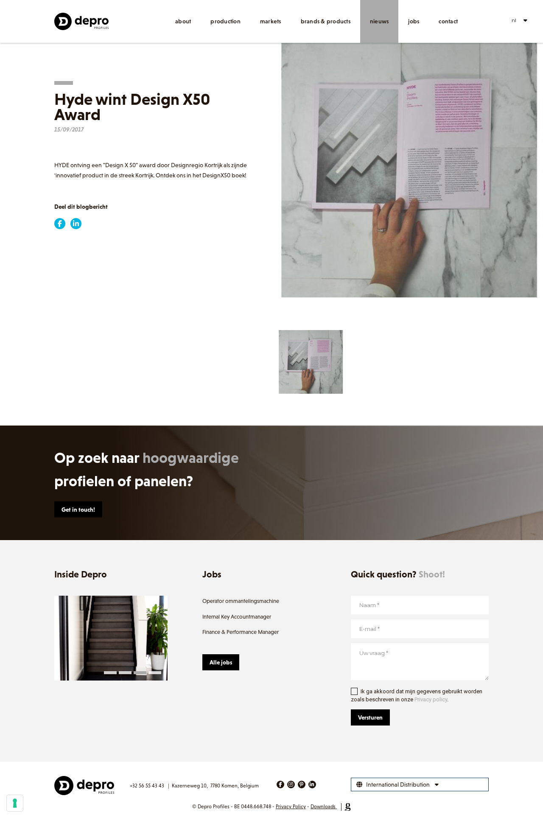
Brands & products (325, 21)
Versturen (370, 717)
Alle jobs (221, 662)
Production (225, 21)
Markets (270, 21)
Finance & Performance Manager (240, 632)
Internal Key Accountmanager (236, 617)
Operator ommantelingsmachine (240, 601)
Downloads (323, 807)
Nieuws (379, 21)
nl (514, 20)
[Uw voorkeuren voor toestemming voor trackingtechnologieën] (15, 803)
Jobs (413, 21)
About (183, 21)
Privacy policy (430, 699)
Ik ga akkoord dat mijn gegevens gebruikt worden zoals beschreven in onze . (416, 695)
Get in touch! (78, 509)
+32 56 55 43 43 (147, 786)
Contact (448, 21)
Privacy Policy (291, 807)
